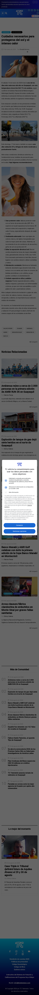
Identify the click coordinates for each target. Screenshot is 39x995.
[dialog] (19, 497)
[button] (19, 492)
